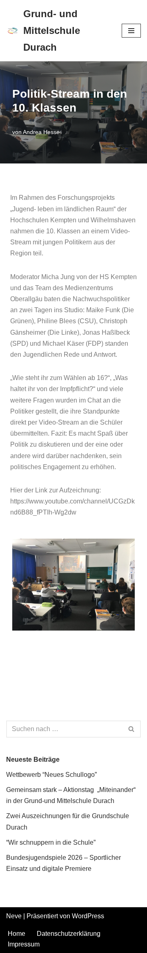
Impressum (24, 944)
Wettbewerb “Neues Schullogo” (51, 774)
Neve (14, 916)
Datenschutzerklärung (68, 933)
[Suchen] (131, 729)
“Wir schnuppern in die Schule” (51, 842)
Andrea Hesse (41, 132)
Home (16, 933)
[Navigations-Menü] (131, 31)
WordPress (88, 916)
